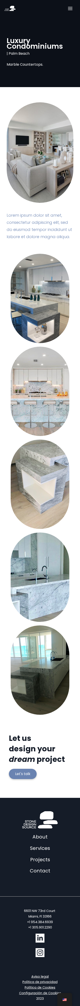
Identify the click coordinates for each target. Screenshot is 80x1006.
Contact (40, 870)
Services (40, 848)
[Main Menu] (70, 8)
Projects (40, 859)
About (40, 836)
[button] (23, 774)
